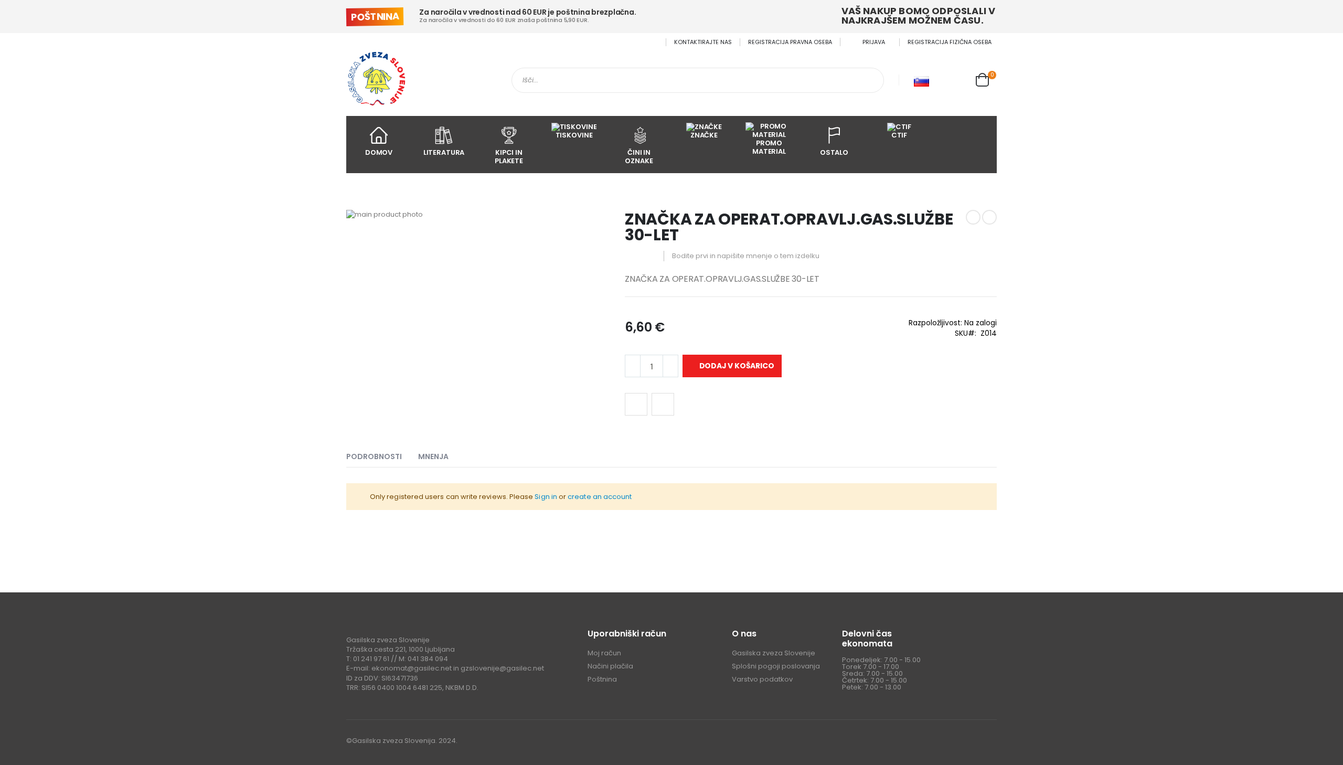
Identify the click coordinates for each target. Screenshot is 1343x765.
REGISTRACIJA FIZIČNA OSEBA (950, 42)
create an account (600, 497)
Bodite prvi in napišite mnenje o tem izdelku (745, 256)
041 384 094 (428, 659)
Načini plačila (610, 666)
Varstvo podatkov (762, 679)
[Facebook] (946, 742)
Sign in (546, 497)
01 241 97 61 (371, 659)
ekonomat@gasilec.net (411, 668)
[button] (956, 80)
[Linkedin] (987, 742)
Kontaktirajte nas (703, 42)
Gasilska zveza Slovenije (773, 653)
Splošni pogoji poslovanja (776, 666)
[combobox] (697, 80)
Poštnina (602, 679)
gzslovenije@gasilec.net (502, 668)
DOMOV (378, 152)
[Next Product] (989, 217)
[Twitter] (967, 742)
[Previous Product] (973, 217)
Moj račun (604, 653)
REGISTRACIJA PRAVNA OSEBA (790, 42)
